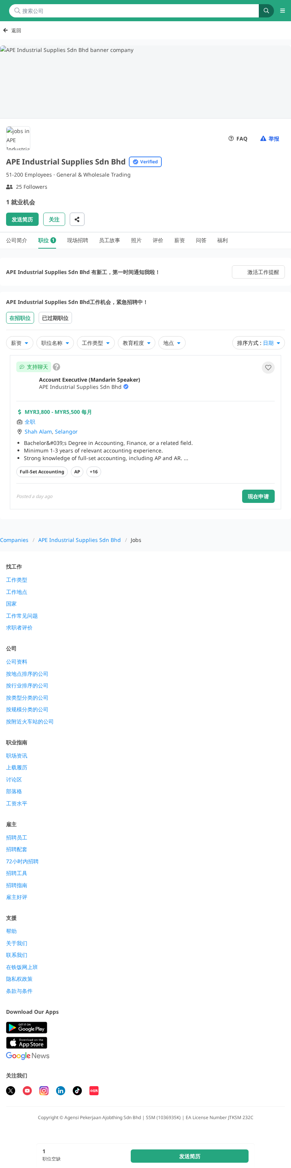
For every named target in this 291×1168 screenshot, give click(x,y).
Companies (14, 539)
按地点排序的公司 (27, 673)
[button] (268, 368)
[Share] (77, 219)
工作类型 (16, 579)
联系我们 (16, 955)
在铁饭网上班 (22, 967)
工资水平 (16, 803)
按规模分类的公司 (27, 709)
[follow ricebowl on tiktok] (77, 1091)
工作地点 (16, 592)
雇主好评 (16, 897)
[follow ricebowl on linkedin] (60, 1091)
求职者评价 (19, 627)
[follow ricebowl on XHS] (94, 1091)
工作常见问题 (22, 615)
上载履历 (16, 767)
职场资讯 (16, 755)
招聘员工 (16, 837)
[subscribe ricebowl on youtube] (27, 1091)
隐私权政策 (19, 978)
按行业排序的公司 (27, 685)
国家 (11, 603)
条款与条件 (19, 991)
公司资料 (16, 661)
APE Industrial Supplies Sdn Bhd (79, 539)
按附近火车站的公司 (30, 721)
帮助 (11, 931)
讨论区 (14, 779)
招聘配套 (16, 849)
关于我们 (16, 943)
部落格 (14, 791)
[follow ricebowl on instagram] (43, 1091)
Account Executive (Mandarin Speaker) (89, 379)
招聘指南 (16, 885)
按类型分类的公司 (27, 697)
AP (77, 471)
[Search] (266, 10)
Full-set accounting (42, 471)
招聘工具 (16, 873)
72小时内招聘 (22, 861)
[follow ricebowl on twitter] (10, 1091)
